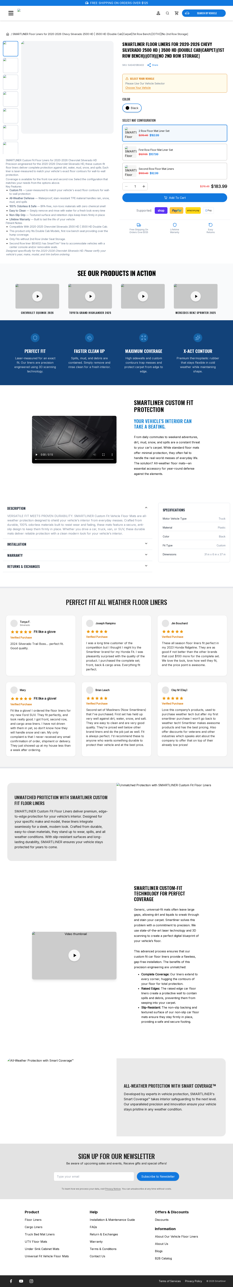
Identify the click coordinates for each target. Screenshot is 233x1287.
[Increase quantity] (143, 186)
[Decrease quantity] (126, 186)
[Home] (7, 34)
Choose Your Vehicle (138, 87)
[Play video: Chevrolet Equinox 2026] (37, 296)
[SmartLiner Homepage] (36, 13)
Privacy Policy (193, 1281)
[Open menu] (11, 13)
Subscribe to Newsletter (158, 1176)
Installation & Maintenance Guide (112, 1220)
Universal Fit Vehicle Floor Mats (47, 1256)
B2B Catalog (163, 1258)
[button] (176, 13)
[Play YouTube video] (74, 955)
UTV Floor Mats (36, 1241)
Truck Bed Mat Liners (40, 1234)
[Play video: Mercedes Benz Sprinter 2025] (196, 296)
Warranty (96, 1241)
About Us (161, 1244)
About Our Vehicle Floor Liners (176, 1236)
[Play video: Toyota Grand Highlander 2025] (90, 296)
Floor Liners (33, 1220)
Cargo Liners (33, 1227)
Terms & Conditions (103, 1249)
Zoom (106, 127)
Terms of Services (170, 1281)
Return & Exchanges (104, 1234)
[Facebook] (11, 1281)
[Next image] (107, 87)
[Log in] (158, 13)
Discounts (162, 1220)
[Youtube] (21, 1281)
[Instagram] (31, 1281)
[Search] (167, 13)
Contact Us (97, 1256)
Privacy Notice (113, 1188)
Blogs (159, 1251)
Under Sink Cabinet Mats (42, 1249)
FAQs (93, 1227)
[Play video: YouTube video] (143, 296)
